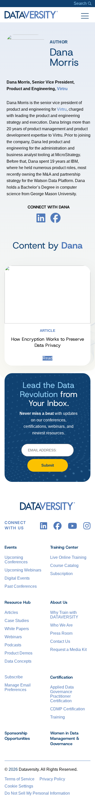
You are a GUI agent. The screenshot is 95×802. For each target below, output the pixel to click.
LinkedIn (40, 217)
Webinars (13, 637)
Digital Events (17, 578)
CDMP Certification (67, 709)
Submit (47, 465)
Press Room (61, 633)
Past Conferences (21, 586)
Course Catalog (64, 565)
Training (57, 717)
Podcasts (13, 645)
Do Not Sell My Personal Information (37, 793)
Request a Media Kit (68, 649)
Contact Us (60, 641)
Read (47, 358)
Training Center (64, 547)
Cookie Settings (19, 786)
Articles (11, 612)
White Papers (17, 629)
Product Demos (18, 653)
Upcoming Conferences (16, 559)
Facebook (55, 217)
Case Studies (17, 620)
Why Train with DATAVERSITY (64, 614)
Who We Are (61, 625)
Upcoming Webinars (23, 570)
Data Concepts (18, 661)
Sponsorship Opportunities (17, 735)
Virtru (62, 89)
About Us (58, 602)
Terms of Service (19, 779)
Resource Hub (18, 602)
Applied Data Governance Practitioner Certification (62, 694)
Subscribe (14, 677)
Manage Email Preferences (18, 687)
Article (47, 331)
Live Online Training (68, 557)
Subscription (61, 573)
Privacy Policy (52, 779)
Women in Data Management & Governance (64, 738)
